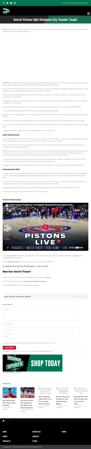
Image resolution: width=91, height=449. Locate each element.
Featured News (45, 351)
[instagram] (15, 3)
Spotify (38, 281)
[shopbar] (32, 355)
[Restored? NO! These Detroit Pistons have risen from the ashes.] (81, 390)
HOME (5, 431)
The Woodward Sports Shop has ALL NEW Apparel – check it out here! (25, 266)
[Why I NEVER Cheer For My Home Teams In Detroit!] (10, 392)
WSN (8, 258)
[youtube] (11, 3)
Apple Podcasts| (31, 281)
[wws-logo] (6, 8)
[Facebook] (72, 296)
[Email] (85, 296)
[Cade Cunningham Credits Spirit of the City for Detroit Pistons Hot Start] (45, 390)
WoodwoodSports (14, 262)
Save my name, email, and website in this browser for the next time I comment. (30, 343)
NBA (50, 351)
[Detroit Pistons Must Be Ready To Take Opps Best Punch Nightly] (63, 390)
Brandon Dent (11, 256)
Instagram (76, 256)
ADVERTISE (36, 431)
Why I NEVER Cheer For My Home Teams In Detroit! (9, 402)
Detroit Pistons (37, 351)
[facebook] (4, 3)
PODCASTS (6, 441)
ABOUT (5, 436)
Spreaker (43, 281)
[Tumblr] (81, 296)
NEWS (64, 431)
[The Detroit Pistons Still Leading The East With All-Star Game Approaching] (27, 392)
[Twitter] (75, 296)
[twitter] (7, 3)
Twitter (67, 256)
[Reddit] (78, 296)
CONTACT (35, 436)
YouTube (47, 277)
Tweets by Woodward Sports (12, 372)
